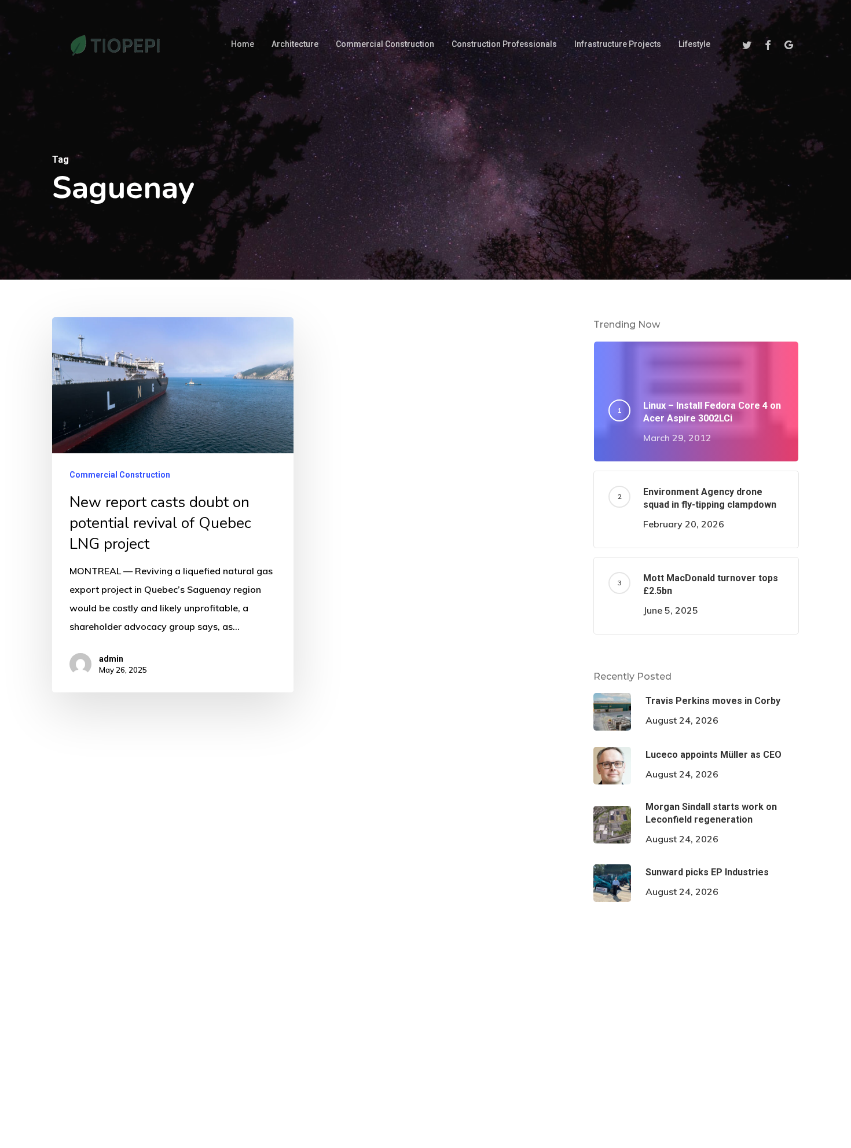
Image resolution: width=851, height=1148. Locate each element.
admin (111, 658)
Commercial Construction (119, 474)
